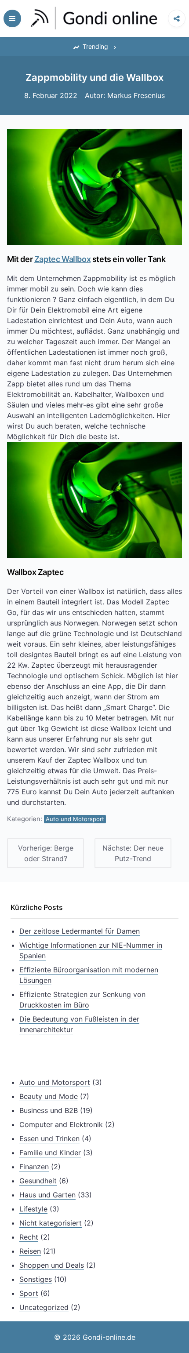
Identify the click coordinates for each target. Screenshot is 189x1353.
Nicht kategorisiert (50, 1222)
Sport (28, 1293)
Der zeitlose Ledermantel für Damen (79, 931)
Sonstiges (35, 1279)
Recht (28, 1237)
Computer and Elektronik (61, 1124)
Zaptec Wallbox (62, 259)
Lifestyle (33, 1208)
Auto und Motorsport (75, 818)
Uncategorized (44, 1307)
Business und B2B (48, 1110)
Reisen (30, 1251)
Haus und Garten (47, 1194)
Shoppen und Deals (51, 1265)
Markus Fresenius (136, 95)
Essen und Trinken (49, 1138)
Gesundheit (38, 1180)
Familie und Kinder (50, 1152)
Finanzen (34, 1166)
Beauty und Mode (48, 1096)
